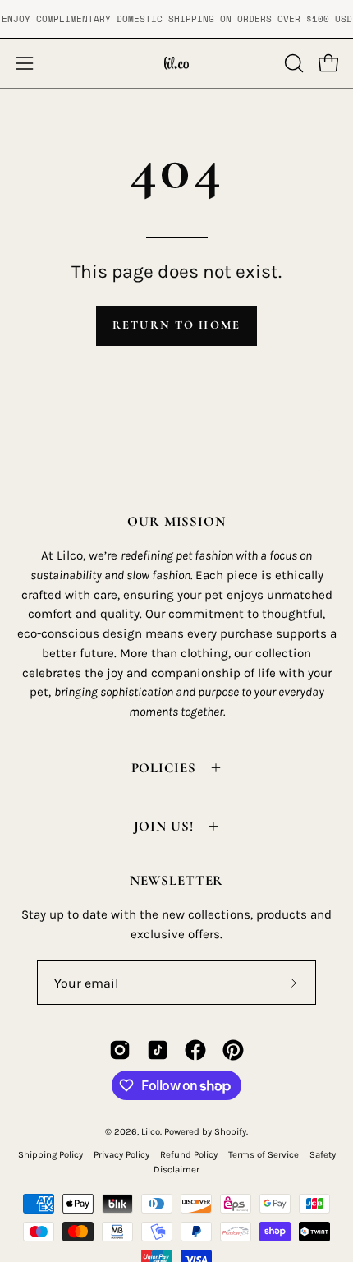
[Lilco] (176, 63)
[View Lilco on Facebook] (195, 1050)
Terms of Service (263, 1154)
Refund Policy (189, 1154)
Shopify (230, 1131)
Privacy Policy (121, 1154)
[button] (292, 63)
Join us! (164, 826)
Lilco (150, 1131)
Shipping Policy (50, 1154)
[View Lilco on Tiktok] (157, 1050)
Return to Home (176, 325)
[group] (176, 19)
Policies (163, 767)
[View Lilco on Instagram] (120, 1050)
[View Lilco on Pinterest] (233, 1050)
